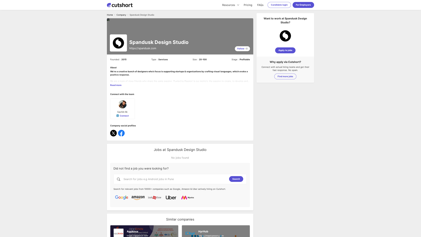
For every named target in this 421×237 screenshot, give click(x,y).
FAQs (260, 5)
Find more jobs (285, 76)
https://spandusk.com (142, 48)
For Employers (303, 4)
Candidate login (279, 4)
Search (236, 179)
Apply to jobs (285, 50)
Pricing (248, 5)
